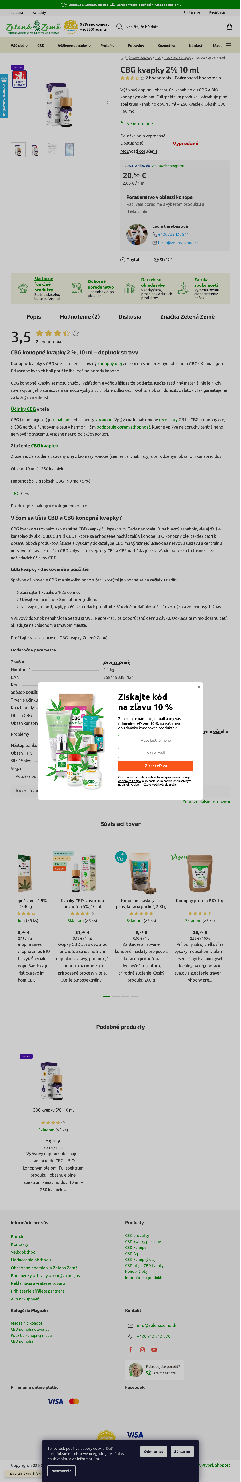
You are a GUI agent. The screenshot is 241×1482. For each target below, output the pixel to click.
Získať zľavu (156, 765)
